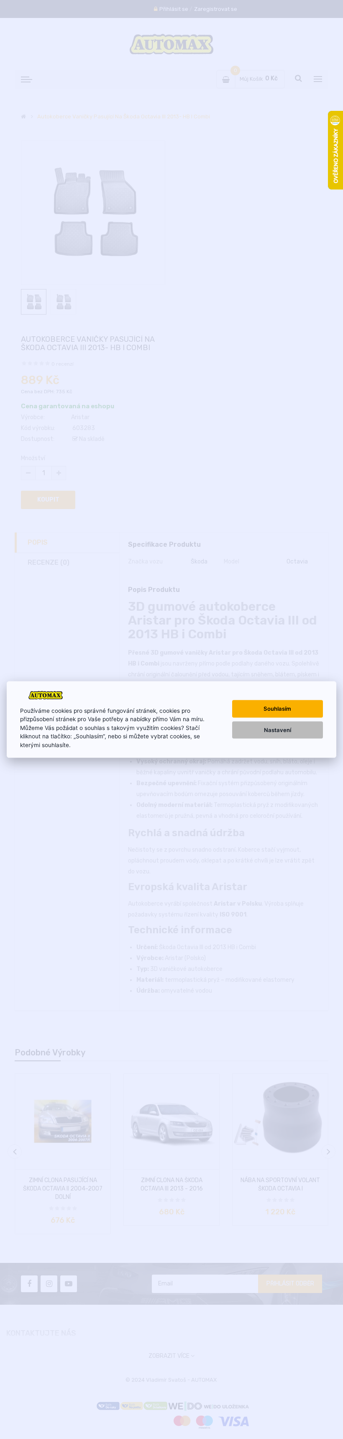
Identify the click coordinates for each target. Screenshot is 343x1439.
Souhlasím (277, 708)
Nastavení (277, 729)
